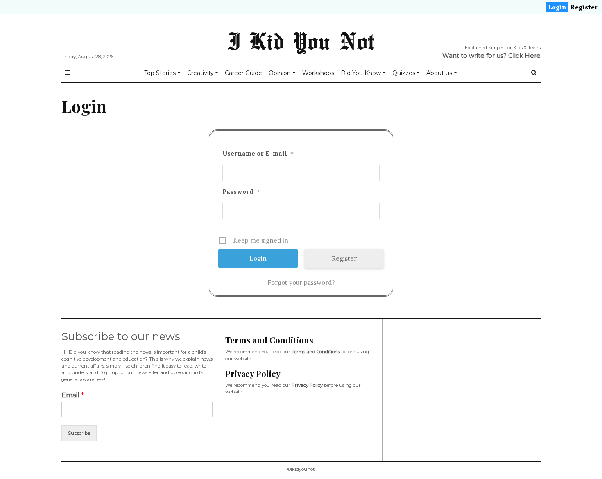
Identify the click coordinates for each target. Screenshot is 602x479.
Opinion (280, 73)
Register (584, 7)
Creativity (200, 73)
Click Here (524, 55)
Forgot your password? (301, 282)
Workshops (318, 73)
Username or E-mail (258, 153)
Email (72, 395)
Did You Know (361, 73)
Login (557, 7)
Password (241, 191)
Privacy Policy (307, 385)
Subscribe (79, 433)
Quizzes (403, 73)
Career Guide (243, 73)
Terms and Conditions (316, 351)
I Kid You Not (301, 40)
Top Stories (160, 73)
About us (439, 73)
